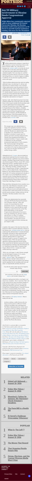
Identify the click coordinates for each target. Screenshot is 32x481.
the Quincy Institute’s (17, 296)
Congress (6, 361)
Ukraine (6, 358)
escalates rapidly (14, 68)
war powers (21, 358)
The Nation (23, 33)
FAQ (16, 474)
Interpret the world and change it (5, 467)
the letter (13, 117)
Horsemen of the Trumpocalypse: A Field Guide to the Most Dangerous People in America (15, 337)
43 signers (15, 155)
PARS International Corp (15, 350)
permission (25, 348)
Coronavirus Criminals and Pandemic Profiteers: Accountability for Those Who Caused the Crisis (15, 330)
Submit (6, 478)
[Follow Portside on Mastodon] (22, 6)
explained (9, 257)
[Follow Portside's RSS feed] (25, 6)
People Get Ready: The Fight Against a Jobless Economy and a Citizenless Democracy (15, 342)
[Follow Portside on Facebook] (18, 6)
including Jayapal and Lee (18, 230)
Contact (22, 474)
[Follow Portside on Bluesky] (20, 6)
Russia (13, 358)
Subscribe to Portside (16, 366)
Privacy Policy (8, 474)
